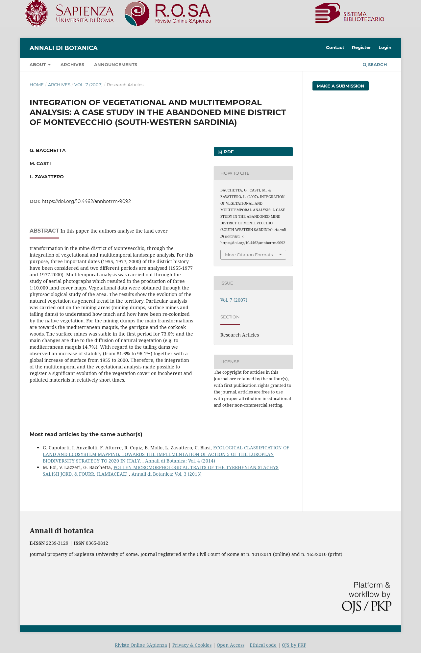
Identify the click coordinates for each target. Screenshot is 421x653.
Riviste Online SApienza (141, 645)
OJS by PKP (294, 645)
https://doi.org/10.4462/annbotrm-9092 (86, 201)
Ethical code (263, 645)
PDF (228, 151)
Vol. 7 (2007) (88, 84)
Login (385, 47)
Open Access (230, 645)
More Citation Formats (249, 254)
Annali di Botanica (64, 48)
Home (37, 84)
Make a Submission (340, 85)
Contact (335, 47)
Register (361, 47)
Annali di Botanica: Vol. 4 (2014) (180, 461)
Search (377, 64)
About (38, 64)
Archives (72, 64)
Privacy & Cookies (191, 645)
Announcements (115, 64)
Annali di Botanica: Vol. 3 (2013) (167, 474)
